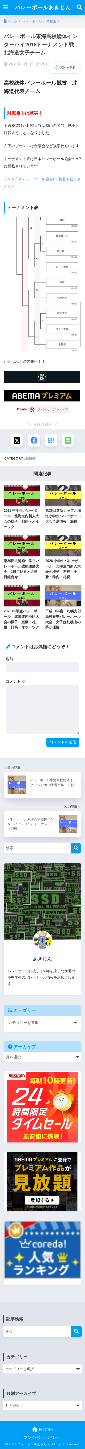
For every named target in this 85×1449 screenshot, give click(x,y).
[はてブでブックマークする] (51, 440)
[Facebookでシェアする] (34, 440)
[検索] (76, 848)
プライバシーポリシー (42, 1437)
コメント (16, 681)
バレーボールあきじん (43, 7)
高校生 (30, 458)
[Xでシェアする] (17, 440)
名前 (9, 659)
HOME (45, 1429)
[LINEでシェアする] (68, 440)
